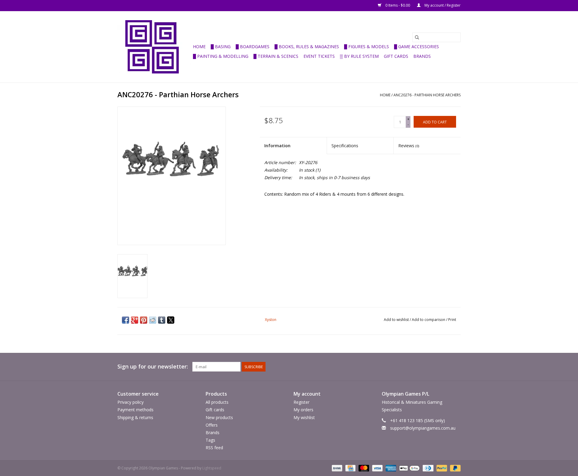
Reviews (408, 145)
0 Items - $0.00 (397, 5)
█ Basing (221, 46)
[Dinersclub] (427, 468)
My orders (303, 409)
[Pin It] (143, 320)
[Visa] (377, 468)
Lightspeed (211, 468)
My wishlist (304, 417)
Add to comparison (429, 319)
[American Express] (390, 468)
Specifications (344, 145)
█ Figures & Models (366, 46)
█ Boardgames (252, 46)
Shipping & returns (135, 417)
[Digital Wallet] (408, 468)
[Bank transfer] (336, 468)
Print (452, 319)
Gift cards (396, 56)
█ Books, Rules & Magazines (307, 46)
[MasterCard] (363, 468)
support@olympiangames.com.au (422, 428)
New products (219, 417)
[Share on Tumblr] (161, 320)
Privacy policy (130, 402)
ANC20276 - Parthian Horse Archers (427, 95)
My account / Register (442, 5)
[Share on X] (170, 320)
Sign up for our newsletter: (152, 366)
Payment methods (135, 409)
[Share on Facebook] (125, 320)
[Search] (416, 37)
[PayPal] (441, 468)
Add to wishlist (397, 319)
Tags (210, 440)
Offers (212, 425)
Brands (422, 56)
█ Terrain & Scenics (275, 56)
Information (277, 145)
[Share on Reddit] (152, 320)
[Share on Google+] (134, 320)
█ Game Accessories (416, 46)
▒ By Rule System (359, 56)
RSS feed (214, 447)
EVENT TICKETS (319, 56)
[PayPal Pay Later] (454, 468)
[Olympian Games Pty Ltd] (154, 46)
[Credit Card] (349, 468)
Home (199, 46)
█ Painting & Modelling (220, 56)
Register (301, 402)
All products (217, 402)
